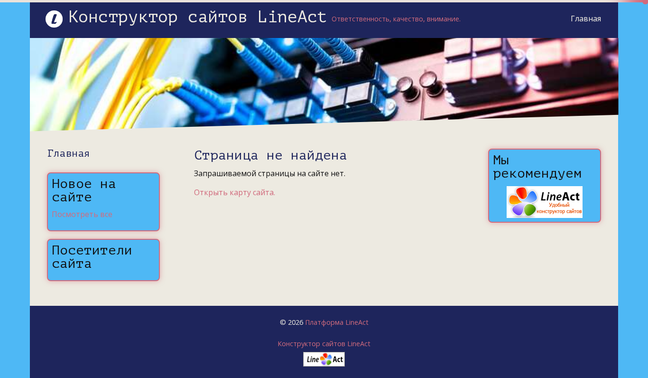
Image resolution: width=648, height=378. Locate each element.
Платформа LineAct (337, 322)
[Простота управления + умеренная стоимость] (324, 356)
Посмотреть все (82, 214)
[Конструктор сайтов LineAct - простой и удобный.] (545, 201)
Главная (586, 18)
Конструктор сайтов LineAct (324, 343)
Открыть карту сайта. (234, 192)
